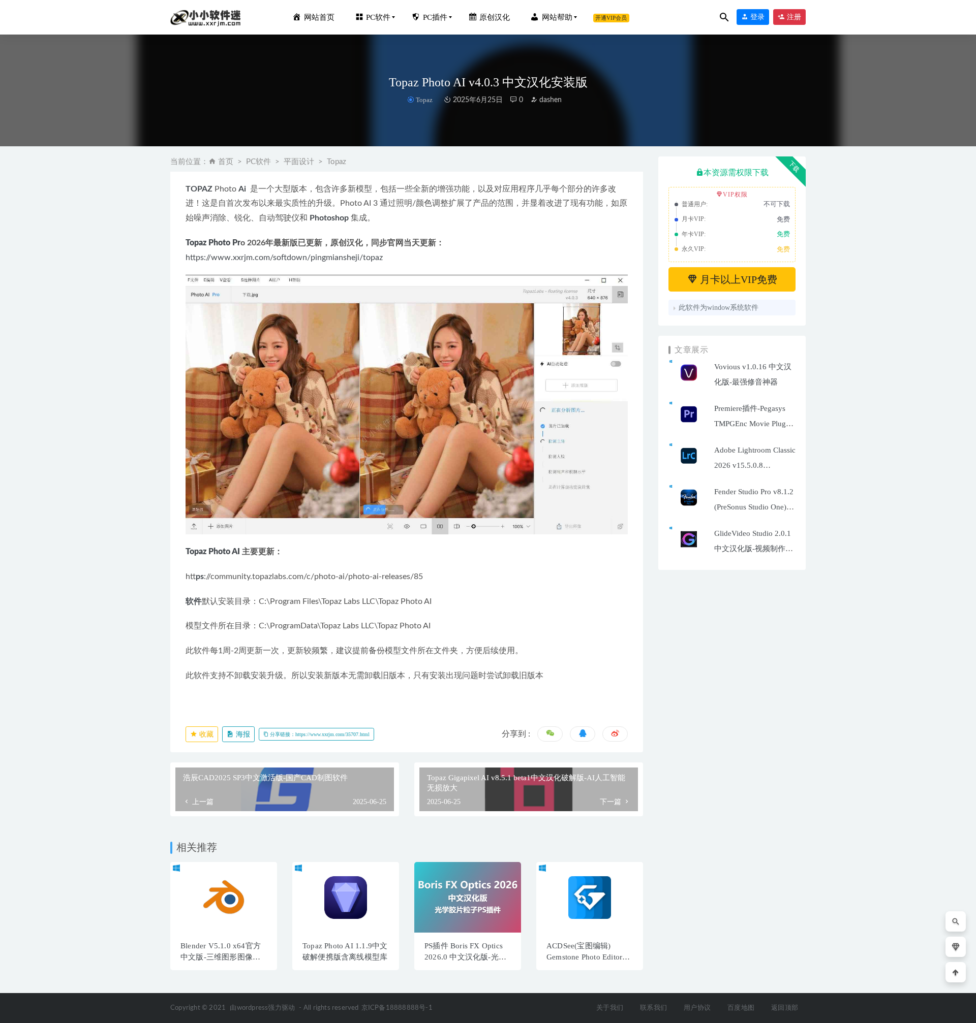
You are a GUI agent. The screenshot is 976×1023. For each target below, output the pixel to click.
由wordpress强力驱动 (262, 1008)
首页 (225, 162)
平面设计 (299, 162)
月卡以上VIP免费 (737, 279)
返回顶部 (784, 1008)
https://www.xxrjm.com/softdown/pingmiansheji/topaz (284, 257)
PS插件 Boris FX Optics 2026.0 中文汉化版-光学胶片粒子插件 (465, 957)
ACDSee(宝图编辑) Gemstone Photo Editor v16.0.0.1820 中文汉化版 (588, 957)
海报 (242, 734)
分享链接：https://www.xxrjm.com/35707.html (319, 734)
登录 (756, 17)
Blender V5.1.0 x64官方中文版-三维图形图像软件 (220, 957)
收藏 (205, 734)
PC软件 (258, 162)
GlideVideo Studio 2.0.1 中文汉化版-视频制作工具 (753, 548)
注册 (793, 17)
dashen (549, 100)
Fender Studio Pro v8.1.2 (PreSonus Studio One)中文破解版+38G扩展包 (754, 507)
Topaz (424, 100)
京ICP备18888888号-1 (397, 1008)
